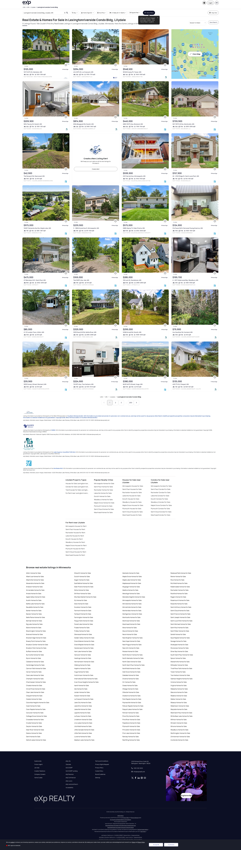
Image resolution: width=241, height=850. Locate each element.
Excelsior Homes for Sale (82, 607)
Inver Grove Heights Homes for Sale (86, 682)
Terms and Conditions (101, 761)
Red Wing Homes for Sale (131, 740)
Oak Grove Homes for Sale (131, 672)
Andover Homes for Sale (34, 587)
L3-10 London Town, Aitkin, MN (34, 332)
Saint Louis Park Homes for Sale (181, 621)
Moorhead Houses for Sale (132, 515)
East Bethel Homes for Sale (83, 583)
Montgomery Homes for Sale (132, 614)
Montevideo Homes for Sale (131, 610)
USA (101, 397)
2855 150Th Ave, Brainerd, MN (133, 124)
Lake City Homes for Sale (82, 702)
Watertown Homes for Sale (180, 706)
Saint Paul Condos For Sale (160, 489)
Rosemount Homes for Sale (180, 600)
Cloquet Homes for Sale (34, 696)
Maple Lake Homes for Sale (131, 580)
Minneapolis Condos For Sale (161, 486)
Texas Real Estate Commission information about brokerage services (120, 825)
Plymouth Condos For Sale (160, 509)
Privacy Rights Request (102, 764)
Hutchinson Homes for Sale (83, 675)
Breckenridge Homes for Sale (36, 638)
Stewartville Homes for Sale (180, 662)
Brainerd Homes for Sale (34, 634)
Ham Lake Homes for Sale (83, 651)
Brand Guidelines (100, 774)
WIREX (53, 430)
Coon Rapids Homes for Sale (35, 709)
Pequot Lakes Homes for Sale (132, 709)
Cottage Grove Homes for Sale (36, 716)
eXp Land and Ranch (72, 784)
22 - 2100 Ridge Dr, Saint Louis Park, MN (186, 176)
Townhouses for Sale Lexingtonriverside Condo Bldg (77, 490)
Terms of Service (135, 817)
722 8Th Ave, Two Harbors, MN (83, 384)
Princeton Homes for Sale (131, 730)
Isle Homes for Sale (80, 689)
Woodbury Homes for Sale (103, 500)
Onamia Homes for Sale (130, 679)
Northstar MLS (58, 468)
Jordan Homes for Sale (82, 692)
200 (130, 403)
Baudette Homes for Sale (34, 607)
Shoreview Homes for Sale (180, 648)
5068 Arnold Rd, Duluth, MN (132, 332)
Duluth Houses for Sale (130, 499)
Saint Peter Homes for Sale (180, 631)
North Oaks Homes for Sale (131, 662)
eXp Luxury (69, 781)
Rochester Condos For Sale (160, 492)
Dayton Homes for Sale (34, 726)
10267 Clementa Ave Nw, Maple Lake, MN (37, 228)
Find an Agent (38, 764)
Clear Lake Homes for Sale (35, 692)
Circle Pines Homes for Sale (35, 689)
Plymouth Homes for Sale (103, 506)
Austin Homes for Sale (33, 600)
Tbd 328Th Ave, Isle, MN (81, 280)
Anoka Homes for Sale (33, 593)
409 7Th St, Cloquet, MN (181, 384)
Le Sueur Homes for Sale (82, 716)
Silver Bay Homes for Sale (179, 651)
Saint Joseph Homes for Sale (180, 617)
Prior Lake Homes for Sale (131, 733)
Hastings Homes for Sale (82, 658)
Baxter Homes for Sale (33, 610)
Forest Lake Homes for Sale (83, 624)
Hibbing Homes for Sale (82, 665)
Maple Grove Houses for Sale (132, 505)
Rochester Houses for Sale (132, 492)
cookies (12, 842)
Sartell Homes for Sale (178, 634)
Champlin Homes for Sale (35, 679)
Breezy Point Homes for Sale (36, 641)
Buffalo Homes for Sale (34, 651)
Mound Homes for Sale (130, 631)
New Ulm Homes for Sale (130, 648)
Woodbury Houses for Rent (75, 542)
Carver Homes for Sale (33, 672)
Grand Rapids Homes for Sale (84, 645)
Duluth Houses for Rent (74, 539)
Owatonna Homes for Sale (131, 696)
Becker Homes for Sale (34, 614)
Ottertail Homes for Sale (130, 692)
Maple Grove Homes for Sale (104, 503)
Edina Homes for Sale (81, 590)
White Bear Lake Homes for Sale (181, 716)
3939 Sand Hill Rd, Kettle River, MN (84, 332)
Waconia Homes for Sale (179, 692)
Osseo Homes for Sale (129, 685)
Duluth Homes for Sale (102, 496)
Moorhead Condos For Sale (160, 515)
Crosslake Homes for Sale (35, 719)
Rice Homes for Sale (177, 580)
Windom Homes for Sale (179, 723)
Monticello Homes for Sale (131, 617)
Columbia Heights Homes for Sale (37, 702)
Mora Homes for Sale (129, 628)
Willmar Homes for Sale (179, 719)
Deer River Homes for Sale (35, 730)
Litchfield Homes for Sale (82, 726)
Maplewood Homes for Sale (131, 583)
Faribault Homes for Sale (82, 614)
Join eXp (36, 767)
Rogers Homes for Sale (178, 597)
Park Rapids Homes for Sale (131, 699)
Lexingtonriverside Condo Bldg (129, 397)
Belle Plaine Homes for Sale (35, 617)
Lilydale (112, 397)
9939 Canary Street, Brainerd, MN (35, 384)
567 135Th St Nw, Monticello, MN (183, 124)
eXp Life (68, 761)
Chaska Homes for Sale (34, 685)
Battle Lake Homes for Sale (35, 604)
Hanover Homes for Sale (82, 655)
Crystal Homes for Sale (34, 723)
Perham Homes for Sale (130, 713)
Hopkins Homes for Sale (82, 668)
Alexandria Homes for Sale (35, 583)
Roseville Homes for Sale (179, 604)
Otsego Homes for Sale (130, 689)
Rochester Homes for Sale (103, 490)
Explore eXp (37, 761)
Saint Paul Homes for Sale (103, 487)
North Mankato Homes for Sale (132, 658)
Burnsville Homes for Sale (35, 655)
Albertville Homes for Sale (35, 580)
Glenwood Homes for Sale (83, 634)
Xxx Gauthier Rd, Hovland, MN (183, 332)
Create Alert (95, 169)
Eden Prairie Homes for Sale (83, 587)
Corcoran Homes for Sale (34, 713)
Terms (133, 842)
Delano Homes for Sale (34, 733)
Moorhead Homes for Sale (103, 512)
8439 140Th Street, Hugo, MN (133, 384)
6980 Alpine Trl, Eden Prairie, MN (134, 228)
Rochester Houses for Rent (75, 533)
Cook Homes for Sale (33, 706)
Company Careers (39, 774)
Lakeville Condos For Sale (160, 496)
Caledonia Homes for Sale (35, 662)
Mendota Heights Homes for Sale (133, 597)
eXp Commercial (71, 777)
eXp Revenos (69, 774)
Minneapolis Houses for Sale (132, 486)
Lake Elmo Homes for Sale (83, 706)
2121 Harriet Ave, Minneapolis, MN (134, 176)
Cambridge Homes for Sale (35, 665)
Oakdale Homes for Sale (130, 675)
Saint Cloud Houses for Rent (76, 552)
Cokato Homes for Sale (34, 699)
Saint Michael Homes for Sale (181, 624)
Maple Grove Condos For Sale (161, 505)
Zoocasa (68, 764)
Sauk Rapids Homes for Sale (180, 638)
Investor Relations (39, 771)
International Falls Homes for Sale (85, 679)
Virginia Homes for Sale (179, 685)
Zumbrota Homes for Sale (179, 740)
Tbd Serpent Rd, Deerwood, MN (34, 176)
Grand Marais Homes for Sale (84, 641)
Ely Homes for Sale (80, 600)
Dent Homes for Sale (33, 737)
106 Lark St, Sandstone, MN (132, 280)
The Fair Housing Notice (142, 829)
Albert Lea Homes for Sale (35, 576)
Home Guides (38, 777)
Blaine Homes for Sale (33, 628)
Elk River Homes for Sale (82, 593)
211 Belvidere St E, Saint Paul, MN (35, 280)
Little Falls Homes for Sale (83, 733)
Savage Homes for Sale (178, 641)
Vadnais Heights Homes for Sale (181, 679)
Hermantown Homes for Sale (84, 662)
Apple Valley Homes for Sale (35, 597)
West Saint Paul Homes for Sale (181, 713)
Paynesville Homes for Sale (131, 702)
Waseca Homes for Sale (179, 702)
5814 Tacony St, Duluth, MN (33, 124)
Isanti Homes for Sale (81, 685)
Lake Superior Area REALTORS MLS (65, 452)
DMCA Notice (120, 815)
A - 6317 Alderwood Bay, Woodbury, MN (185, 280)
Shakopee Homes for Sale (179, 645)
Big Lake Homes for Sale (34, 624)
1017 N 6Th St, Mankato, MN (33, 72)
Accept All (156, 844)
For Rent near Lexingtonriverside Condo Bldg (77, 493)
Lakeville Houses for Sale (131, 496)
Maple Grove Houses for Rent (76, 545)
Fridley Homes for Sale (81, 631)
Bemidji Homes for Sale (34, 621)
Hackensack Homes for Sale (83, 648)
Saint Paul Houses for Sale (132, 489)
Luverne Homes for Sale (82, 737)
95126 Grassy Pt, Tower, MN (132, 72)
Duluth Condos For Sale (159, 499)
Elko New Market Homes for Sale (85, 597)
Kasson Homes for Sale (82, 696)
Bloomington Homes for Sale (36, 631)
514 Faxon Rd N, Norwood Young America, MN (188, 228)
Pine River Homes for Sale (131, 719)
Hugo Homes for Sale (81, 672)
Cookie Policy (99, 771)
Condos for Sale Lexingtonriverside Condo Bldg (77, 487)
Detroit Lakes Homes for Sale (36, 740)
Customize (171, 844)
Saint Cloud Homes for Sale (104, 509)
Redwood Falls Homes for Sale (181, 573)
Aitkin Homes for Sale (33, 573)
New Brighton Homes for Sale (132, 638)
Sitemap (97, 777)
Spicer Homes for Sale (178, 658)
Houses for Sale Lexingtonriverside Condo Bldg (77, 483)
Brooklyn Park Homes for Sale (36, 648)
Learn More (143, 831)
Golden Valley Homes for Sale (84, 638)
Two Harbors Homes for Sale (180, 675)
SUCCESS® (69, 767)
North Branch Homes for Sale (132, 655)
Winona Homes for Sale (179, 726)
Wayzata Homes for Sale (179, 709)
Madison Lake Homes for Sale (84, 740)
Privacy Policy (99, 767)
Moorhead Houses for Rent (75, 555)
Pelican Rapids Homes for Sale (132, 706)
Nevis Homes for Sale (129, 634)
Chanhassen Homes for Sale (36, 682)
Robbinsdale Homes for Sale (180, 587)
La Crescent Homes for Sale (83, 699)
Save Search (213, 22)
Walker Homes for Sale (178, 699)
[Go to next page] (136, 402)
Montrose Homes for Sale (131, 621)
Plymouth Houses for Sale (131, 509)
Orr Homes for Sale (128, 682)
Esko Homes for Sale (81, 604)
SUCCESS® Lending (71, 771)
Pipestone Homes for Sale (131, 723)
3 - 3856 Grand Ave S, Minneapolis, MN (86, 228)
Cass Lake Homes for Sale (35, 675)
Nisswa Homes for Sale (130, 651)
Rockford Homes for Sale (179, 593)
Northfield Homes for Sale (131, 668)
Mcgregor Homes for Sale (131, 587)
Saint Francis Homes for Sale (180, 614)
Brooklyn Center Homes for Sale (37, 645)
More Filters (150, 13)
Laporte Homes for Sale (82, 713)
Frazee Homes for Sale (81, 628)
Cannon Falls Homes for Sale (36, 668)
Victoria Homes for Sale (179, 682)
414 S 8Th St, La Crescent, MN (83, 72)
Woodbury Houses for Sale (132, 502)
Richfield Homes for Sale (179, 583)
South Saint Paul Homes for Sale (182, 655)
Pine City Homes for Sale (130, 716)
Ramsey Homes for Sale (130, 737)
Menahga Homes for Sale (131, 593)
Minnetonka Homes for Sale (131, 604)
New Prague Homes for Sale (131, 645)
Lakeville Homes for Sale (103, 493)
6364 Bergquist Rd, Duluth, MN (83, 124)
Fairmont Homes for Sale (82, 610)
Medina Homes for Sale (130, 590)
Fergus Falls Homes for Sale (83, 621)
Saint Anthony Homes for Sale (181, 607)
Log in (210, 3)
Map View (214, 13)
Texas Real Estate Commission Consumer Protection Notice (120, 827)
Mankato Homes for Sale (130, 573)
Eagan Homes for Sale (81, 580)
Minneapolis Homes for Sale (104, 483)
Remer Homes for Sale (178, 576)
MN (106, 397)
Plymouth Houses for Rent (75, 549)
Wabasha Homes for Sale (179, 689)
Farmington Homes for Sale (83, 617)
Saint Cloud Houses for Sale (132, 512)
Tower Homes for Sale (178, 672)
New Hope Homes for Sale (131, 641)
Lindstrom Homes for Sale (83, 719)
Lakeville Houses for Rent (75, 536)
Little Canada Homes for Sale (84, 730)
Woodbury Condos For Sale (160, 502)
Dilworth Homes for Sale (82, 573)
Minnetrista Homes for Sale (131, 607)
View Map (196, 54)
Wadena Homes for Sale (179, 696)
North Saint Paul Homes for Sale (133, 665)
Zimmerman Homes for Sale (180, 737)
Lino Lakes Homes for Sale (83, 723)
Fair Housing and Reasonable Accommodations (120, 819)
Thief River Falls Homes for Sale (181, 668)
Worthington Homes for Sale (180, 733)
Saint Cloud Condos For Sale (161, 512)
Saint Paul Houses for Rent (75, 529)
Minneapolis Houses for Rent (76, 526)
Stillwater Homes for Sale (179, 665)
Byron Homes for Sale (33, 658)
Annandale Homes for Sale (35, 590)
